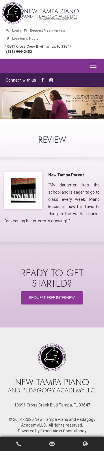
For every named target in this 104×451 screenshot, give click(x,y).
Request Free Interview (47, 30)
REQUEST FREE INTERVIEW (52, 297)
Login (16, 30)
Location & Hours (24, 39)
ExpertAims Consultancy (63, 431)
